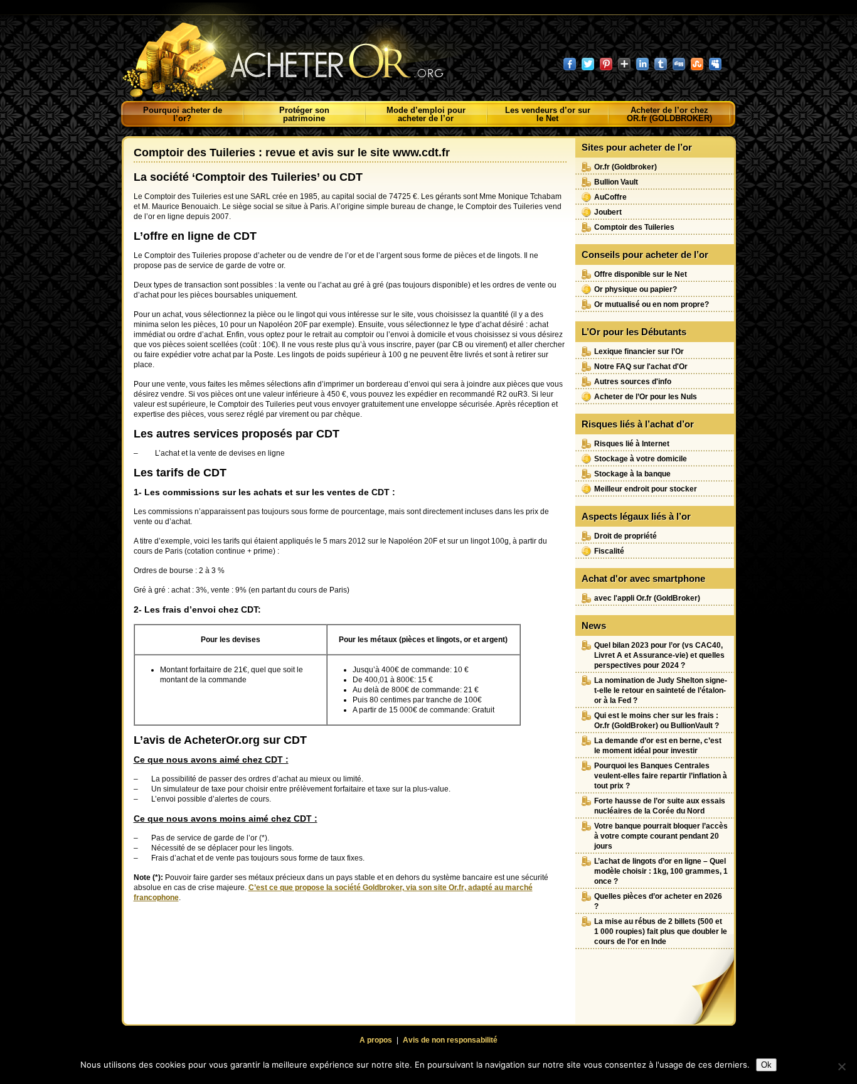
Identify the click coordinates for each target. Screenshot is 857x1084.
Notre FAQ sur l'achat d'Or (641, 366)
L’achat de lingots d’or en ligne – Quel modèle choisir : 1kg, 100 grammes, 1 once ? (661, 871)
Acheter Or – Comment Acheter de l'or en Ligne (296, 53)
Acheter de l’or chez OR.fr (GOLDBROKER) (669, 114)
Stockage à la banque (632, 474)
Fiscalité (609, 551)
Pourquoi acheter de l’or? (182, 114)
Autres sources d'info (632, 381)
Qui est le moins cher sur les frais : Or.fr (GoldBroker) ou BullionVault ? (656, 720)
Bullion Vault (616, 182)
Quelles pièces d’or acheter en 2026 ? (658, 901)
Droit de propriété (625, 536)
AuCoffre (610, 197)
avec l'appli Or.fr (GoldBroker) (647, 598)
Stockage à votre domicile (640, 458)
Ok (766, 1065)
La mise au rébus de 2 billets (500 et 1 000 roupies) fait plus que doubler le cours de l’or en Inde (660, 931)
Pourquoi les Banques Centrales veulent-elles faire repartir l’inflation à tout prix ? (660, 775)
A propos (375, 1040)
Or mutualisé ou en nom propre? (651, 304)
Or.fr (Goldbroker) (625, 167)
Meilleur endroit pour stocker (645, 489)
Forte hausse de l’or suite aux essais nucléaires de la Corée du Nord (659, 806)
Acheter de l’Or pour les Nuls (645, 396)
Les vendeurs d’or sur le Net (547, 114)
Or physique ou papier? (635, 289)
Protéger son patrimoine (304, 114)
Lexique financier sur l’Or (639, 351)
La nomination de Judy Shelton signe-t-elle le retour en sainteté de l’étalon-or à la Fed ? (660, 690)
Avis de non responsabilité (450, 1040)
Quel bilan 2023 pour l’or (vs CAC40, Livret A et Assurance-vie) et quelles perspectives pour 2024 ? (659, 655)
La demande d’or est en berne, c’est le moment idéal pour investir (657, 745)
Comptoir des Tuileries (634, 227)
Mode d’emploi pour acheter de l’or (426, 114)
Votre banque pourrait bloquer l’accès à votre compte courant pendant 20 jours (661, 836)
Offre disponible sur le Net (640, 274)
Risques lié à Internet (631, 443)
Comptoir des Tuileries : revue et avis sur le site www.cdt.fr (292, 152)
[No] (841, 1066)
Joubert (608, 212)
